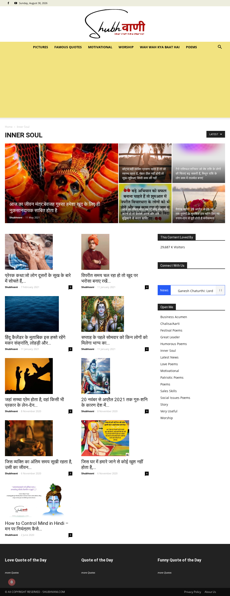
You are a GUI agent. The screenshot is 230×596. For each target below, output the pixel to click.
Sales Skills (168, 391)
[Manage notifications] (11, 582)
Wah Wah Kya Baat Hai (160, 47)
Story (164, 404)
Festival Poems (171, 330)
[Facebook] (8, 3)
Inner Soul (168, 350)
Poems (191, 47)
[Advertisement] (115, 86)
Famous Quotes (68, 47)
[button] (219, 47)
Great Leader (170, 337)
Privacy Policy (192, 592)
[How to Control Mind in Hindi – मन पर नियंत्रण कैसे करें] (38, 500)
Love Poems (169, 364)
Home (9, 127)
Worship (126, 47)
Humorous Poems (173, 344)
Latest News (169, 357)
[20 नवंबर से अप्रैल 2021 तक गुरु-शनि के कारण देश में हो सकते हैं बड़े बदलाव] (115, 376)
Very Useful (168, 411)
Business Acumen (173, 317)
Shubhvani (15, 217)
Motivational (100, 47)
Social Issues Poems (175, 398)
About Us (210, 592)
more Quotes (12, 572)
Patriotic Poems (172, 377)
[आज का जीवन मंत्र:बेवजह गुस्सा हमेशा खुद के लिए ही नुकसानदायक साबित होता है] (61, 200)
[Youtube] (15, 3)
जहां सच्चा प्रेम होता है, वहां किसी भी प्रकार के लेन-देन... (34, 402)
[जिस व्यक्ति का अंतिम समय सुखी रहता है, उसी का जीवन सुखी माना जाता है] (38, 438)
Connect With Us (172, 265)
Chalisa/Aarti (170, 323)
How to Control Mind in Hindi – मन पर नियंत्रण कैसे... (37, 526)
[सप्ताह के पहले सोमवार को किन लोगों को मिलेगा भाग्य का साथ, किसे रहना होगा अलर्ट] (115, 314)
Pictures (40, 47)
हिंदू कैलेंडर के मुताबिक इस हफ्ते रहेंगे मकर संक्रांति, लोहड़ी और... (35, 340)
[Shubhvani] (115, 24)
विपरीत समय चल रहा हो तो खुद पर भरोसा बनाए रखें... (109, 278)
